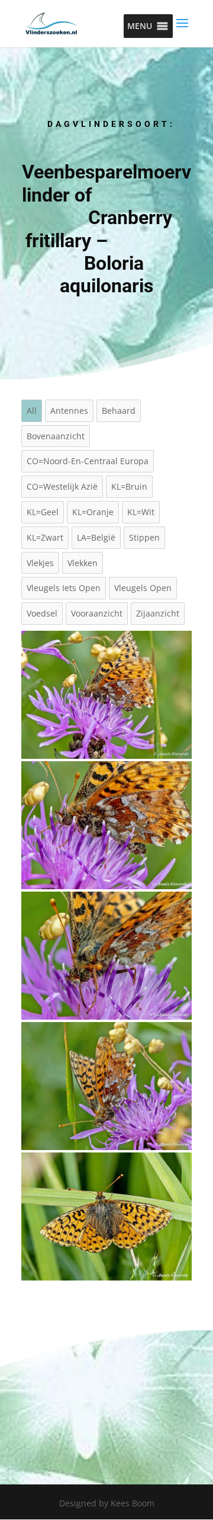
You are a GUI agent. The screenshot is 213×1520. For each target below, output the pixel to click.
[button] (139, 26)
